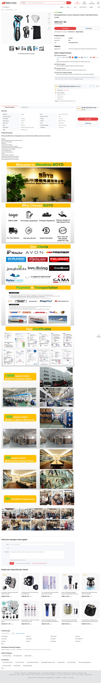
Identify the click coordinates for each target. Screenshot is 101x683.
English (18, 674)
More (2, 668)
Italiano (43, 674)
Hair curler (3, 641)
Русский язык (38, 674)
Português (28, 674)
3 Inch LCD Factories (19, 662)
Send (12, 563)
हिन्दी (69, 674)
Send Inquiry (65, 28)
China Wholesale (45, 673)
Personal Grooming (6, 655)
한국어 (61, 674)
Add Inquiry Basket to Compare (27, 53)
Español (22, 674)
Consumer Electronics (9, 9)
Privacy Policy (71, 677)
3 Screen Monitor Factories (32, 662)
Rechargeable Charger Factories (48, 662)
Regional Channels (66, 673)
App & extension (82, 7)
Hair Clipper (52, 638)
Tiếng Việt (82, 674)
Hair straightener (78, 638)
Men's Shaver (53, 641)
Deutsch (48, 674)
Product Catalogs (21, 633)
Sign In (56, 101)
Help (75, 7)
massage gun (29, 638)
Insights (85, 673)
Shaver (16, 9)
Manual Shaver (17, 665)
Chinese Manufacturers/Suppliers (34, 673)
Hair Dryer (28, 641)
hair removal (4, 638)
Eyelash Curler (53, 636)
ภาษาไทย (73, 674)
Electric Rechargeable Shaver (85, 662)
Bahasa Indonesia (88, 674)
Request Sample (79, 31)
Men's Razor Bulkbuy (27, 665)
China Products (24, 673)
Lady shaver (77, 641)
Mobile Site (80, 673)
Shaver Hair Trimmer (6, 665)
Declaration (65, 677)
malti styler (77, 636)
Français (32, 674)
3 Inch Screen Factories (7, 662)
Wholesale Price (52, 673)
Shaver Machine (61, 662)
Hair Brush (28, 636)
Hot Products (16, 673)
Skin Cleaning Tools (18, 655)
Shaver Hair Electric (71, 662)
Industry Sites (59, 673)
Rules (99, 7)
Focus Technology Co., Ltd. (41, 677)
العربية (58, 674)
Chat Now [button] (89, 28)
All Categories (6, 7)
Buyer (68, 7)
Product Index (74, 673)
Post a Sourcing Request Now (39, 563)
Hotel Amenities (28, 655)
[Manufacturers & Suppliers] (8, 2)
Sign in (98, 3)
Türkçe (77, 674)
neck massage (4, 636)
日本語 (65, 674)
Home (2, 9)
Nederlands (53, 674)
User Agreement (58, 677)
